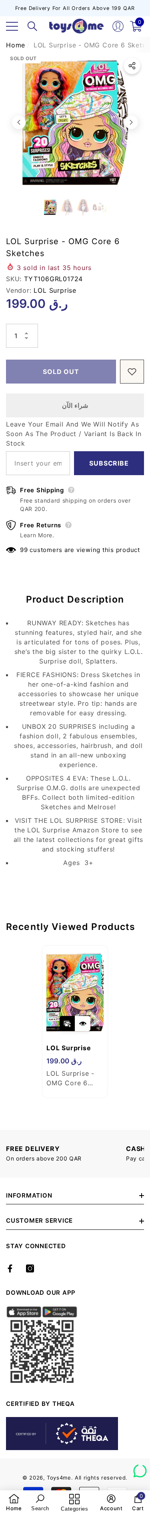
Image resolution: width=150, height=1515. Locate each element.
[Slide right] (131, 122)
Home (15, 45)
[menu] (12, 26)
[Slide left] (19, 122)
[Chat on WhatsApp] (140, 1468)
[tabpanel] (75, 1021)
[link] (14, 1503)
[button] (32, 26)
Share (132, 66)
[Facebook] (10, 1268)
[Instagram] (30, 1268)
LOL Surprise (55, 290)
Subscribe (108, 463)
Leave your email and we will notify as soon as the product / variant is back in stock (74, 433)
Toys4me (59, 1477)
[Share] (132, 66)
